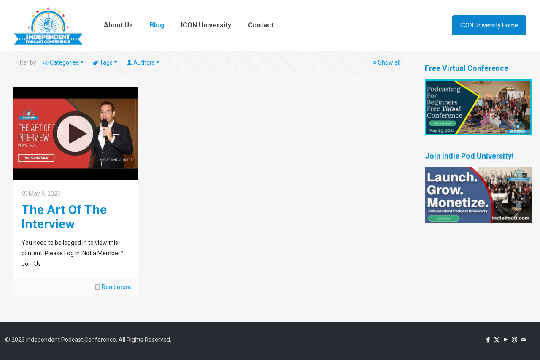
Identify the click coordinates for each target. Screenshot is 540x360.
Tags (106, 62)
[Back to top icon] (499, 343)
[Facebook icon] (488, 340)
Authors (144, 62)
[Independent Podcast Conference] (48, 25)
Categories (64, 62)
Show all (389, 62)
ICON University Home (489, 25)
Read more (116, 287)
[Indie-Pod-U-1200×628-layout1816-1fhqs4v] (478, 220)
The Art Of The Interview (64, 216)
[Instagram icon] (514, 340)
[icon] (523, 340)
